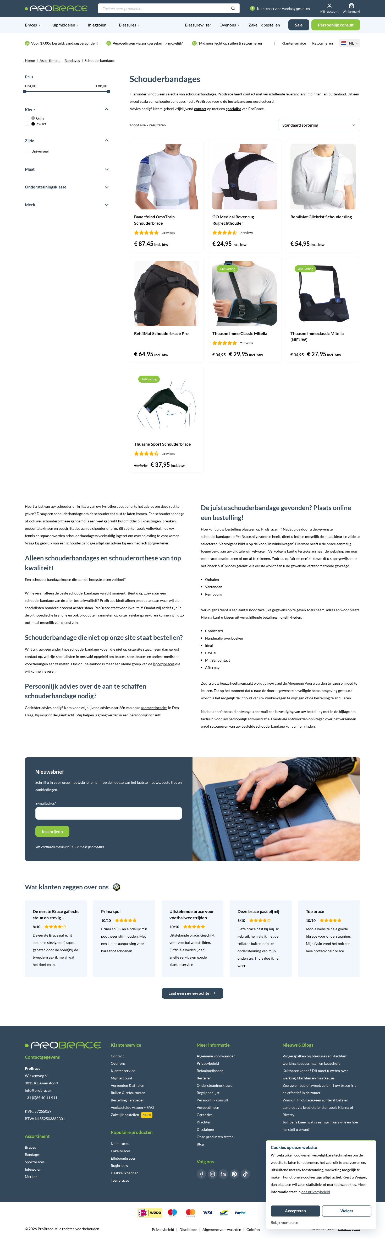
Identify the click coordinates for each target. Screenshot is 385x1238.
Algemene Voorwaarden (307, 683)
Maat (30, 168)
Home (30, 60)
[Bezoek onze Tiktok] (245, 1174)
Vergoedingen (208, 1107)
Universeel (40, 151)
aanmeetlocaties (154, 707)
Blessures (127, 24)
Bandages (72, 60)
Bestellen (204, 1078)
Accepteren (295, 1211)
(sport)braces (163, 664)
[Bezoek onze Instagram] (212, 1174)
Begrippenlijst (208, 1092)
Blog (200, 1144)
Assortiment (50, 60)
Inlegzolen (97, 24)
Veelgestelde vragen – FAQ (132, 1107)
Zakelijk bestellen (264, 24)
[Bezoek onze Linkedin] (223, 1174)
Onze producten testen (215, 1136)
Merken (31, 1176)
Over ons (227, 24)
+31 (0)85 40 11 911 (41, 1097)
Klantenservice (294, 43)
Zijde (29, 140)
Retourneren (322, 43)
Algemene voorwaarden (216, 1056)
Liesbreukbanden (125, 1173)
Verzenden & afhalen (127, 1085)
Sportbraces (35, 1162)
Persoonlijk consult (212, 1100)
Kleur (30, 109)
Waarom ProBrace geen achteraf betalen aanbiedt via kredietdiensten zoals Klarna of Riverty (318, 1107)
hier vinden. (306, 726)
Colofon (253, 1229)
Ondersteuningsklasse (46, 186)
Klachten (204, 1122)
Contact (117, 1056)
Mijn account (121, 1078)
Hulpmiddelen (62, 24)
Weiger (346, 1211)
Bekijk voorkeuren (284, 1223)
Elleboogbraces (123, 1158)
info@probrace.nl (39, 1090)
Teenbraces (120, 1180)
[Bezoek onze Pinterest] (234, 1174)
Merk (30, 204)
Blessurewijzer (198, 24)
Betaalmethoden (210, 1070)
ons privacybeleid (315, 1192)
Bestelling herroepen (128, 1100)
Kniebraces (120, 1143)
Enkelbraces (120, 1151)
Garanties (204, 1114)
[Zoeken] (233, 8)
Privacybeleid (208, 1063)
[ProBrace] (56, 8)
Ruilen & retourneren (128, 1092)
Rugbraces (119, 1165)
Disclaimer (205, 1129)
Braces (31, 24)
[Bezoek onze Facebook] (201, 1174)
